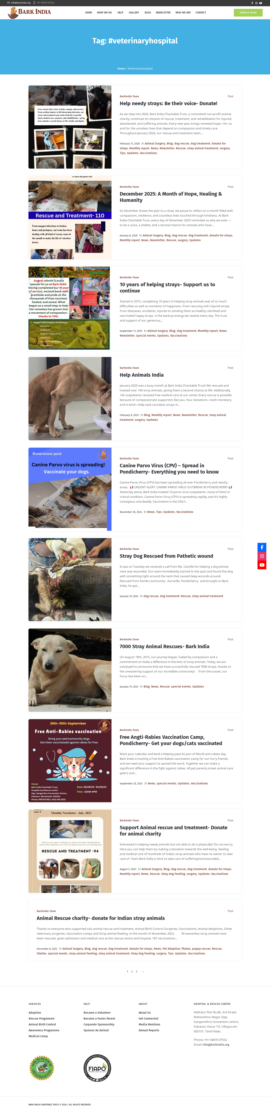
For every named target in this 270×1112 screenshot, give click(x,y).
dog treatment (200, 143)
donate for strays (220, 235)
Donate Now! (248, 12)
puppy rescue (201, 948)
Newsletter (167, 148)
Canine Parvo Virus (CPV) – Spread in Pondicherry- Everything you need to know (169, 469)
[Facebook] (252, 3)
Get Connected (148, 1018)
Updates (132, 153)
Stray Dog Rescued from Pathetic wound (166, 556)
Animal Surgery (155, 143)
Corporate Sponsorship (99, 1024)
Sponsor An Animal (96, 1030)
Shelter (41, 953)
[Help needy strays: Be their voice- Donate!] (69, 127)
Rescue (181, 148)
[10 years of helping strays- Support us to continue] (69, 308)
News (154, 148)
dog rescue (181, 143)
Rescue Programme (42, 1018)
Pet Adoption (171, 948)
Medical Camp (38, 1036)
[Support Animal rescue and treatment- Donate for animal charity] (69, 851)
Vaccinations (148, 153)
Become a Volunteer (97, 1012)
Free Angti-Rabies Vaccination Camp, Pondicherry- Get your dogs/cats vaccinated (171, 740)
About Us (145, 1012)
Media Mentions (149, 1024)
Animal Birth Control (42, 1024)
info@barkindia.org (20, 2)
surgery (225, 148)
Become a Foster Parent (99, 1018)
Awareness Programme (44, 1030)
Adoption (35, 1012)
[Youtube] (260, 3)
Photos (186, 948)
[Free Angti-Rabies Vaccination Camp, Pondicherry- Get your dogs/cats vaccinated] (69, 760)
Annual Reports (149, 1030)
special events (146, 335)
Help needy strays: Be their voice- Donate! (168, 103)
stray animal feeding (83, 953)
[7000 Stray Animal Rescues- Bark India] (69, 670)
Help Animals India (142, 375)
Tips (122, 153)
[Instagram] (256, 3)
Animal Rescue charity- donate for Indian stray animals (101, 918)
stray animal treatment (202, 148)
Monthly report (139, 148)
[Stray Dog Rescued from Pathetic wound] (69, 579)
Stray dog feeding (173, 874)
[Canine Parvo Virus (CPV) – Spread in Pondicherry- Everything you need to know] (69, 489)
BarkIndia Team (129, 96)
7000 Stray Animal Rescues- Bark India (164, 646)
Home (121, 68)
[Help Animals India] (69, 398)
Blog (170, 143)
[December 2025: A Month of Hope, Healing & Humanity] (69, 217)
